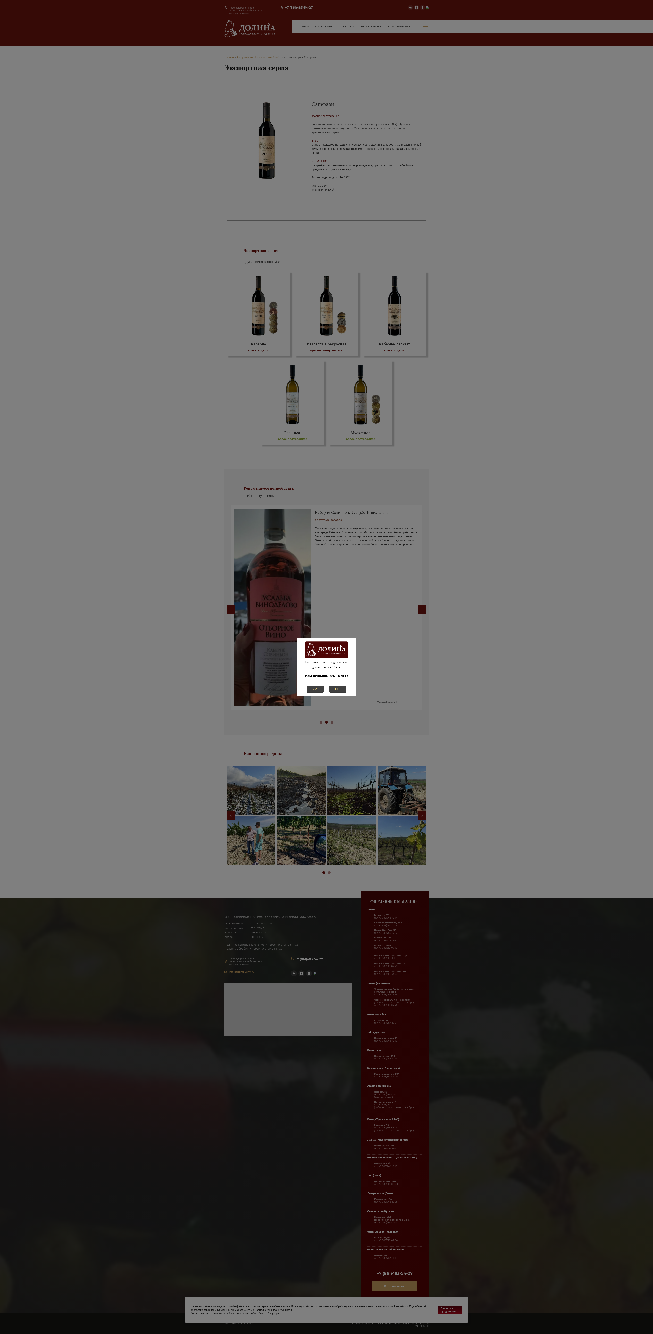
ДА (315, 689)
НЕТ (338, 689)
